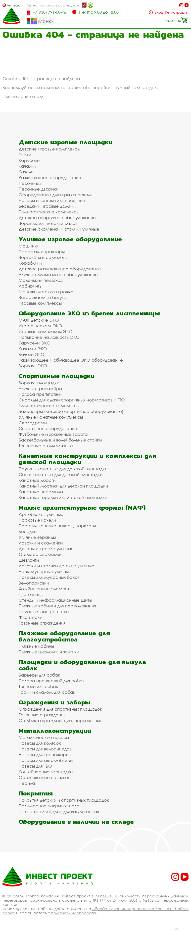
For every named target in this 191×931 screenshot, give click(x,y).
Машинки (29, 246)
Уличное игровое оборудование (70, 239)
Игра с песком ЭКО (40, 326)
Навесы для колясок (40, 743)
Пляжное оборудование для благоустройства (64, 636)
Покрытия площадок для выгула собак (59, 811)
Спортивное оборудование (48, 428)
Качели (26, 172)
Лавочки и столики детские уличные (56, 566)
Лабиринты (30, 286)
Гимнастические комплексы (49, 212)
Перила (27, 783)
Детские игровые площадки (65, 142)
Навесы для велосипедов (45, 749)
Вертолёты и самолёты (43, 257)
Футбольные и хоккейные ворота (53, 434)
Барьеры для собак (39, 675)
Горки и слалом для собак (47, 692)
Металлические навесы (44, 737)
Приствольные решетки (44, 611)
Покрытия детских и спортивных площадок (64, 800)
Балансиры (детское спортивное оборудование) (71, 411)
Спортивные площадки (57, 376)
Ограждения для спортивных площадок (60, 709)
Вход (158, 12)
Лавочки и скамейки (41, 543)
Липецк (13, 5)
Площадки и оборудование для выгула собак (82, 665)
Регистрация (177, 12)
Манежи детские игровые (46, 292)
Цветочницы (31, 594)
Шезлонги (29, 560)
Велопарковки (34, 583)
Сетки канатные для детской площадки (60, 474)
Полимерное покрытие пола (49, 806)
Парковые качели (37, 520)
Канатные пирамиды (41, 492)
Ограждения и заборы (55, 702)
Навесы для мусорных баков (49, 577)
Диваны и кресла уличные (46, 548)
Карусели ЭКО (34, 343)
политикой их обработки (74, 913)
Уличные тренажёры (40, 388)
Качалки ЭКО (33, 348)
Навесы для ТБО (35, 766)
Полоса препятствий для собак (52, 681)
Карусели (29, 160)
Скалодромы (33, 423)
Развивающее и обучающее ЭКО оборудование (71, 360)
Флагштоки (30, 617)
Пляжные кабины (36, 646)
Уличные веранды (37, 537)
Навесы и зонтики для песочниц (52, 200)
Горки (25, 154)
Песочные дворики (38, 189)
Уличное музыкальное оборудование (58, 274)
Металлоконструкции (55, 731)
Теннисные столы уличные (46, 445)
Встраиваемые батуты (42, 297)
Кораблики (30, 263)
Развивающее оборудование (50, 177)
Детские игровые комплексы (49, 149)
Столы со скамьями (40, 554)
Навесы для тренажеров (45, 754)
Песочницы (30, 183)
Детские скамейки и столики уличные (59, 229)
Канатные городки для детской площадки (63, 497)
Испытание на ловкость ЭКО (49, 337)
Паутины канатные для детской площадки (63, 469)
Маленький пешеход (41, 280)
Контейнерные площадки (46, 772)
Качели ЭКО (32, 354)
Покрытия (36, 793)
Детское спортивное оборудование (57, 217)
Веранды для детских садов (48, 223)
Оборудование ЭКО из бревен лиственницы (89, 313)
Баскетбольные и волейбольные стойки (60, 440)
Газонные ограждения (42, 623)
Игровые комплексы (40, 303)
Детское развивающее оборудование (60, 269)
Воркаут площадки (39, 383)
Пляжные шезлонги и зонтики (49, 652)
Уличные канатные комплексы (51, 417)
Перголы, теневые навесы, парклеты (57, 526)
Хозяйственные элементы (45, 589)
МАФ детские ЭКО (39, 320)
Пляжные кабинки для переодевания (57, 606)
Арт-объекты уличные (41, 514)
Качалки (27, 166)
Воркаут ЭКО (33, 366)
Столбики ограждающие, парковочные (60, 720)
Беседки (28, 531)
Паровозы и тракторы (42, 251)
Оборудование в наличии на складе (76, 822)
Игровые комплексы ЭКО (46, 331)
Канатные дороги (37, 480)
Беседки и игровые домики (47, 206)
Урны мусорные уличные (45, 571)
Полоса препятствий (40, 394)
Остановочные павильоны (46, 777)
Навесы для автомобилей (46, 760)
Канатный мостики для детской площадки (63, 486)
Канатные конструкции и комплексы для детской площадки (87, 459)
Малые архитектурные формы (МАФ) (82, 507)
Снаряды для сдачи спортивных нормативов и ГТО (72, 400)
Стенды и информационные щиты (55, 600)
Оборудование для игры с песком (55, 195)
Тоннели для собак (38, 686)
